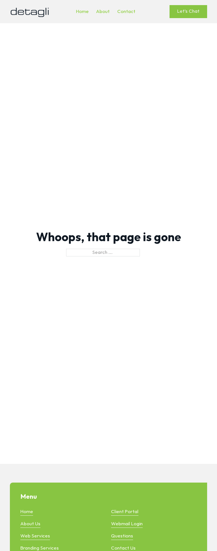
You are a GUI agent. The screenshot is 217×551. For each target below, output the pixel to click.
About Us (30, 523)
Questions (122, 536)
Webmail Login (127, 523)
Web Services (35, 536)
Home (26, 511)
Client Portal (124, 511)
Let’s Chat (188, 11)
